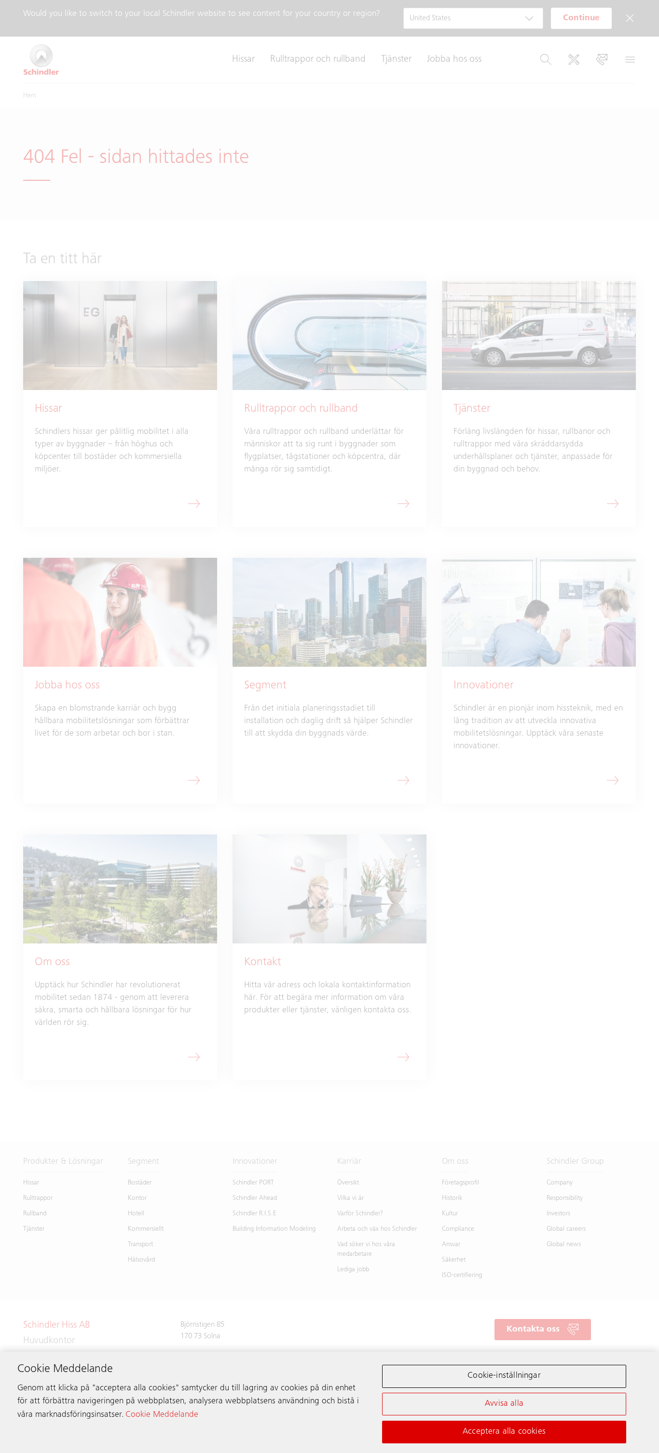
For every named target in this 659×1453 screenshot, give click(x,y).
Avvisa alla (504, 1403)
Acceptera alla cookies (504, 1431)
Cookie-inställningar (504, 1376)
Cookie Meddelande (161, 1414)
